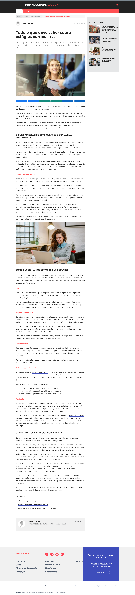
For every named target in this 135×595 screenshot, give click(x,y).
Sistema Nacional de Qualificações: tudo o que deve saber (37, 508)
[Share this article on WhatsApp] (50, 101)
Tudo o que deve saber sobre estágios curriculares (56, 16)
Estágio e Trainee (35, 16)
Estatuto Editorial (41, 586)
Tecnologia (88, 11)
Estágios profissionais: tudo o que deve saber (33, 504)
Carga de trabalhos (71, 336)
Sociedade (77, 11)
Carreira (52, 11)
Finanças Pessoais (30, 11)
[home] (69, 5)
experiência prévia (55, 207)
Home (19, 11)
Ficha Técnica (53, 586)
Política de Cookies (79, 586)
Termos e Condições (94, 586)
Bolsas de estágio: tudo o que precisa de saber (33, 501)
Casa (60, 11)
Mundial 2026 (109, 11)
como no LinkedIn (74, 478)
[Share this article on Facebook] (27, 101)
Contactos (19, 586)
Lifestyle (68, 11)
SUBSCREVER (101, 572)
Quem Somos (28, 586)
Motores (43, 11)
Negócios (98, 11)
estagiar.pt (54, 336)
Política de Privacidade (110, 586)
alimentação (32, 363)
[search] (117, 5)
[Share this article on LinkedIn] (73, 101)
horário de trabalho (40, 372)
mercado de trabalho (60, 186)
